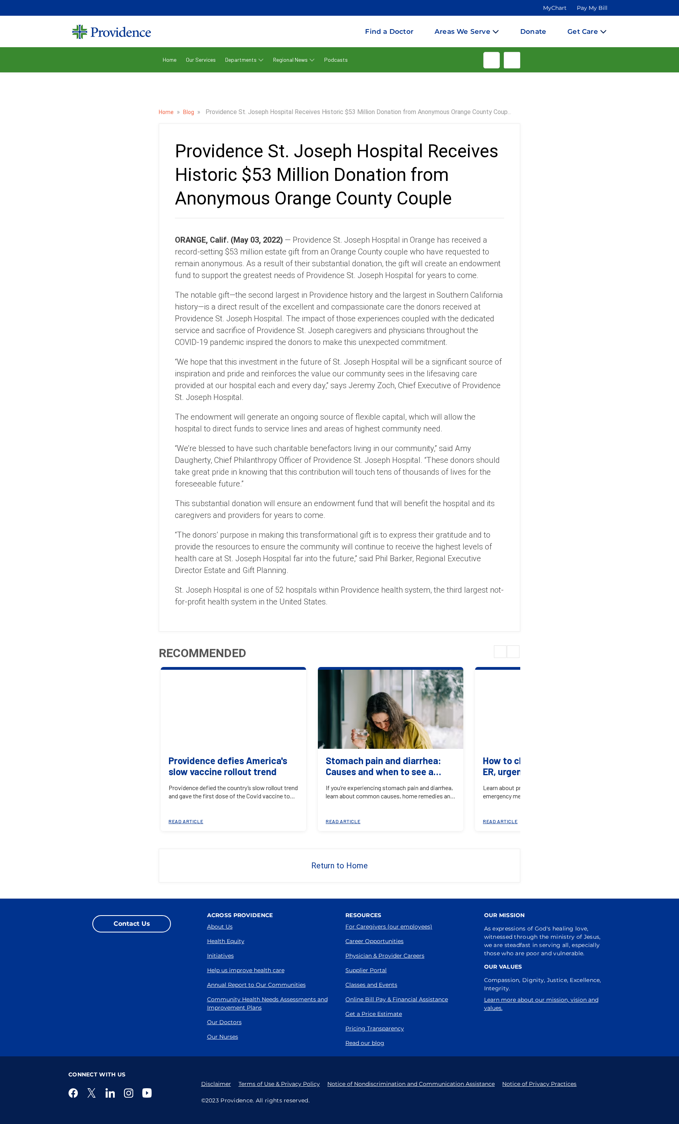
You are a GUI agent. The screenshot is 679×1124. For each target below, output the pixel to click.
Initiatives (220, 955)
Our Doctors (224, 1022)
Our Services (201, 59)
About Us (220, 926)
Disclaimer (216, 1083)
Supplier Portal (366, 970)
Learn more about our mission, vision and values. (541, 1004)
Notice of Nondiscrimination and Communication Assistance (411, 1083)
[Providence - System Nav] (104, 31)
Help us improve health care (245, 970)
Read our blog (364, 1043)
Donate (533, 31)
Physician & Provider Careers (384, 955)
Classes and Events (371, 984)
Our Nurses (222, 1036)
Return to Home (339, 865)
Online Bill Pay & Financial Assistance (396, 999)
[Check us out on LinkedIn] (111, 1093)
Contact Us (132, 923)
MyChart (555, 7)
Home (169, 59)
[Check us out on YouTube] (148, 1093)
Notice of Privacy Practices (539, 1083)
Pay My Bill (592, 7)
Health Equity (225, 941)
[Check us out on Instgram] (130, 1093)
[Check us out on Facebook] (74, 1093)
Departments (241, 59)
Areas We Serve (462, 31)
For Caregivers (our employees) (388, 926)
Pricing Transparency (374, 1028)
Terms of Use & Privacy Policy (279, 1083)
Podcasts (336, 59)
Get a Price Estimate (373, 1013)
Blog (189, 112)
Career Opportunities (374, 941)
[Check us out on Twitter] (93, 1093)
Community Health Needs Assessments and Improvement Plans (267, 1003)
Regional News (290, 59)
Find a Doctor (389, 31)
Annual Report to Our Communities (256, 984)
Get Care (582, 31)
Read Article (186, 821)
